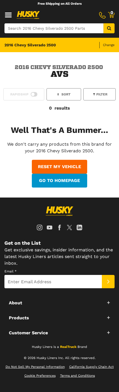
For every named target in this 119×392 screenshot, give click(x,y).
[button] (59, 302)
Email (10, 271)
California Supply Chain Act (91, 367)
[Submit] (108, 281)
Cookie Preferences (40, 376)
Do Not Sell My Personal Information (35, 367)
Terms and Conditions (77, 376)
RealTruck (68, 347)
